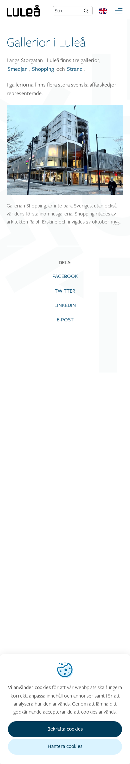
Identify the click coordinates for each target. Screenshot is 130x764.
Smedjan (18, 69)
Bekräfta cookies (65, 729)
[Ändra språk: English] (103, 11)
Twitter (65, 291)
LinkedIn (65, 305)
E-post (65, 320)
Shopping (43, 69)
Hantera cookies (65, 746)
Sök (59, 10)
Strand (75, 69)
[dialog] (65, 709)
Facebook (65, 276)
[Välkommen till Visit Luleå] (23, 10)
